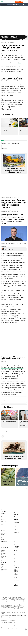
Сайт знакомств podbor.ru (16, 570)
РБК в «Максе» (7, 114)
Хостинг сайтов (15, 563)
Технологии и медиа (4, 517)
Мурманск (3, 567)
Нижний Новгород (3, 551)
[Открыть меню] (26, 2)
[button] (14, 37)
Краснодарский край (4, 548)
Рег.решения (16, 565)
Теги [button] (2, 139)
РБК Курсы (15, 576)
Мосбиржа (14, 615)
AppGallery (16, 590)
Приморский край (4, 570)
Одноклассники (17, 512)
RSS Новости (16, 534)
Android (15, 589)
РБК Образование (4, 525)
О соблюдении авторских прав (8, 622)
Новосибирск (4, 537)
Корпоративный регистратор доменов (16, 560)
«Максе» (5, 401)
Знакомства (16, 567)
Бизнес (2, 515)
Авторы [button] (3, 431)
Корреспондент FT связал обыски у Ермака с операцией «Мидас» (13, 357)
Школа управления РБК (16, 580)
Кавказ (2, 564)
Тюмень (3, 560)
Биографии (3, 521)
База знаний (3, 523)
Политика (3, 42)
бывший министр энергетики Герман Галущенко (11, 311)
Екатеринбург (4, 536)
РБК (2, 76)
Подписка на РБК (16, 525)
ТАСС (19, 63)
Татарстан (3, 559)
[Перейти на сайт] (14, 37)
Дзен (15, 516)
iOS (15, 587)
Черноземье (4, 562)
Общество (3, 513)
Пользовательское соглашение (8, 624)
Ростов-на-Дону (3, 557)
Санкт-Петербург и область (4, 533)
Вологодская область (4, 543)
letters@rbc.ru (6, 611)
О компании (16, 539)
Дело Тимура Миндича (6, 197)
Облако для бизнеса (15, 556)
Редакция (16, 544)
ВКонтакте (16, 511)
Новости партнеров (9, 466)
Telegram (16, 514)
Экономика (3, 511)
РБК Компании (16, 574)
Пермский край (3, 554)
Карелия (3, 566)
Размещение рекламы (16, 547)
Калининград (4, 545)
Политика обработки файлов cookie (9, 628)
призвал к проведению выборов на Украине (13, 386)
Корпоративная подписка (17, 528)
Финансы (3, 519)
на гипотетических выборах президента (13, 366)
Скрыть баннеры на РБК (16, 522)
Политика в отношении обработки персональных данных (12, 626)
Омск (2, 539)
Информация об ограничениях (8, 620)
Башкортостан (4, 541)
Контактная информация (16, 542)
